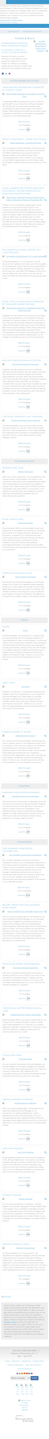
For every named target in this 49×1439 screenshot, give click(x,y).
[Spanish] (22, 1374)
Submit (34, 1378)
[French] (29, 1374)
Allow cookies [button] (12, 22)
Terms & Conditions (33, 1365)
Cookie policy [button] (5, 20)
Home (7, 1361)
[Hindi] (20, 1374)
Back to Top (6, 1296)
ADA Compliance (24, 1369)
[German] (24, 1374)
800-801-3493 (10, 1322)
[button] (3, 2)
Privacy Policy (38, 1361)
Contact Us (26, 1361)
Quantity (22, 129)
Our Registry (13, 31)
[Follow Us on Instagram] (31, 1389)
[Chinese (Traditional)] (27, 1374)
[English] (17, 1374)
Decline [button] (3, 22)
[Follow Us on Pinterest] (26, 1389)
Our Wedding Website (32, 31)
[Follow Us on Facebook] (17, 1389)
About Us (16, 1361)
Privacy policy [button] (16, 20)
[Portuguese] (32, 1374)
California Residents (16, 1365)
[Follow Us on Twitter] (22, 1389)
